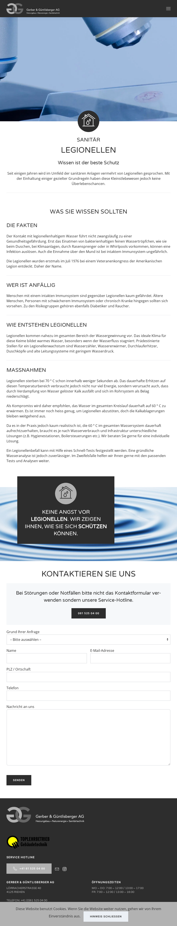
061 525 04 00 (88, 613)
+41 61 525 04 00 (32, 868)
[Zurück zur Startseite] (33, 8)
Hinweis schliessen (106, 916)
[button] (168, 8)
